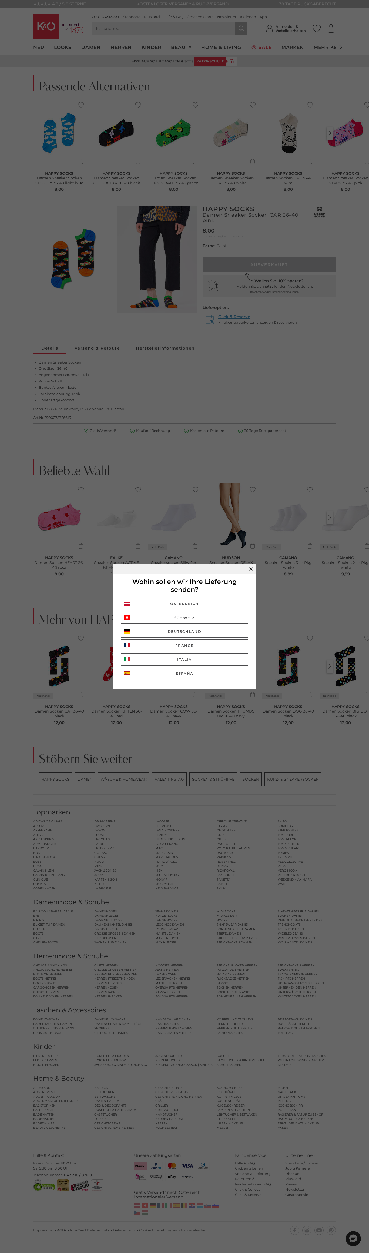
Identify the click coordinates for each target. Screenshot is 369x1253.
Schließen (251, 569)
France (184, 645)
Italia (184, 659)
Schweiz (184, 618)
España (184, 673)
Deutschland (185, 631)
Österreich (184, 604)
